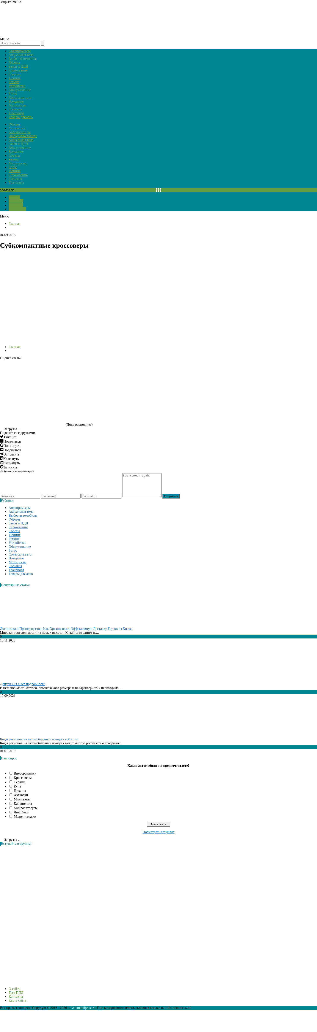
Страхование (18, 70)
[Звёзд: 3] (161, 376)
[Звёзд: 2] (97, 376)
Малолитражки (25, 816)
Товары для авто (21, 117)
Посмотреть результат (158, 832)
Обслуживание (20, 90)
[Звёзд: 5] (32, 409)
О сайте (14, 197)
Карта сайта (17, 209)
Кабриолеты (23, 803)
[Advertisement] (32, 914)
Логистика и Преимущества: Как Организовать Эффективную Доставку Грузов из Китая (66, 628)
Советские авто (20, 97)
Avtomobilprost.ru (83, 1008)
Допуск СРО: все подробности (22, 684)
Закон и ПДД (18, 66)
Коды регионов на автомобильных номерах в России (39, 739)
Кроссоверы (23, 778)
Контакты (16, 205)
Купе (17, 786)
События (15, 109)
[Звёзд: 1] (32, 376)
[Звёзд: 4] (226, 376)
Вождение (16, 101)
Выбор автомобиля (23, 58)
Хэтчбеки (21, 795)
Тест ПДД (16, 201)
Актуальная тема (21, 55)
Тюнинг (14, 78)
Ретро (13, 93)
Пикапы (20, 790)
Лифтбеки (21, 812)
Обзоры (14, 62)
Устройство (17, 86)
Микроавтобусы (26, 808)
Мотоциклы (17, 105)
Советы (14, 74)
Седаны (19, 782)
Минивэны (22, 799)
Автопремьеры (20, 51)
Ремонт (14, 82)
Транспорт (16, 113)
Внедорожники (25, 773)
